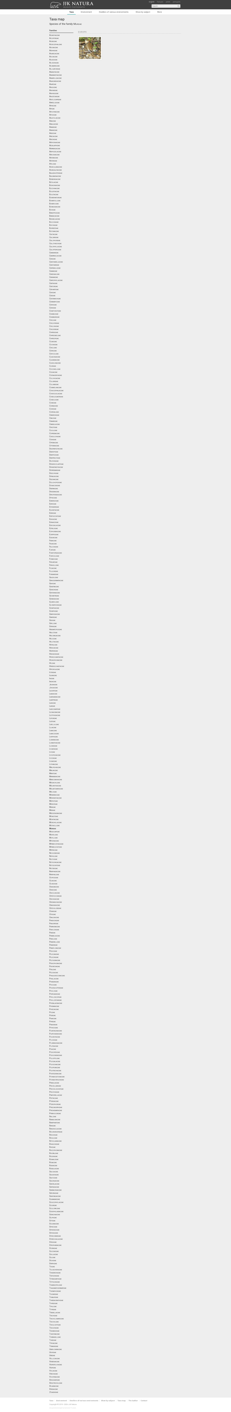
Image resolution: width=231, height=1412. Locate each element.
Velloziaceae (54, 1359)
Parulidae (53, 939)
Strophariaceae (55, 1245)
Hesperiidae (53, 651)
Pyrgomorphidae (55, 1107)
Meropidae (53, 804)
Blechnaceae (54, 188)
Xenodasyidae (54, 1380)
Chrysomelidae (55, 335)
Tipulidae (53, 1306)
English (151, 2)
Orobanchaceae (55, 902)
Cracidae (52, 418)
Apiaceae (52, 106)
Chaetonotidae (55, 311)
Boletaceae (53, 195)
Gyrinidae (53, 626)
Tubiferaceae (54, 1334)
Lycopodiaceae (55, 755)
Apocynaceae (54, 112)
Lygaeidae (53, 761)
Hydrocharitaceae (56, 657)
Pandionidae (54, 920)
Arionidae (53, 139)
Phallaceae (54, 979)
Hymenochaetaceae (56, 666)
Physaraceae (54, 1006)
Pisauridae (53, 1025)
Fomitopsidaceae (55, 553)
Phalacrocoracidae (57, 976)
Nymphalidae (54, 875)
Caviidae (52, 293)
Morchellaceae (55, 822)
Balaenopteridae (55, 173)
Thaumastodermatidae (57, 1288)
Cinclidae (53, 348)
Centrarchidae (55, 299)
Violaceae (53, 1371)
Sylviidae (52, 1261)
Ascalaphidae (54, 146)
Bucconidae (54, 222)
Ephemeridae (54, 507)
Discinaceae (53, 479)
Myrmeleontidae (55, 847)
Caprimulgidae (55, 268)
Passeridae (53, 945)
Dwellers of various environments (113, 12)
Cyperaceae (53, 443)
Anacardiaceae (55, 81)
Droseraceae (54, 492)
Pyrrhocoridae (55, 1113)
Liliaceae (52, 728)
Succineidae (54, 1251)
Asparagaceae (54, 149)
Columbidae (54, 384)
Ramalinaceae (54, 1120)
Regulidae (53, 1138)
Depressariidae (54, 470)
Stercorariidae (55, 1236)
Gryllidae (53, 623)
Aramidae (53, 127)
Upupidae (52, 1352)
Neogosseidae (54, 853)
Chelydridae (54, 329)
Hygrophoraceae (55, 660)
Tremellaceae (54, 1313)
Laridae (52, 706)
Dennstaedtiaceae (56, 467)
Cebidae (52, 296)
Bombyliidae (54, 204)
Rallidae (52, 1117)
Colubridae (53, 381)
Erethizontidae (55, 516)
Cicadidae (53, 342)
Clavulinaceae (55, 363)
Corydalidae (54, 412)
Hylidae (52, 663)
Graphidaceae (54, 614)
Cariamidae (53, 277)
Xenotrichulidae (55, 1383)
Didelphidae (53, 473)
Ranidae (52, 1126)
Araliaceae (53, 124)
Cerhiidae (53, 305)
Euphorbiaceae (55, 531)
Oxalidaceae (54, 917)
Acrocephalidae (55, 44)
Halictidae (53, 633)
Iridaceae (52, 682)
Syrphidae (53, 1264)
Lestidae (52, 721)
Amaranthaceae (55, 75)
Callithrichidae (55, 244)
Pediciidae (53, 951)
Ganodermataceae (56, 580)
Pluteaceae (53, 1046)
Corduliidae (54, 400)
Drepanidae (53, 489)
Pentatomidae (54, 966)
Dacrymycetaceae (56, 449)
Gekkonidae (53, 590)
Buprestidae (53, 228)
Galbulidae (53, 577)
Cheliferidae (54, 323)
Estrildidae (53, 528)
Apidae (52, 109)
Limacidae (53, 731)
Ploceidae (53, 1040)
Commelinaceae (55, 387)
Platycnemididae (55, 1034)
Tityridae (52, 1310)
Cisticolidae (54, 354)
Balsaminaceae (55, 176)
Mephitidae (53, 801)
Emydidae (52, 504)
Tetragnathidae (55, 1279)
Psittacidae (53, 1098)
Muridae (77, 23)
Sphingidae (53, 1233)
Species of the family (61, 23)
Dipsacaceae (54, 476)
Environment (86, 12)
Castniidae (53, 283)
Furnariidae (53, 574)
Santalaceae (54, 1184)
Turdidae (52, 1340)
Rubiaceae (53, 1166)
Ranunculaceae (55, 1129)
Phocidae (53, 985)
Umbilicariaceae (55, 1349)
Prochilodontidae (56, 1089)
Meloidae (53, 792)
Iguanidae (53, 675)
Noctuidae (53, 859)
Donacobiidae (54, 486)
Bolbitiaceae (54, 191)
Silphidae (53, 1218)
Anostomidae (54, 96)
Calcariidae (53, 237)
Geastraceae (54, 587)
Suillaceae (53, 1254)
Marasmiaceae (54, 777)
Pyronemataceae (55, 1110)
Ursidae (52, 1355)
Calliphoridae (54, 240)
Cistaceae (53, 351)
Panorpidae (53, 924)
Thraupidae (53, 1297)
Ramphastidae (54, 1123)
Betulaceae (53, 182)
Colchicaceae (54, 378)
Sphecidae (53, 1227)
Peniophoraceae (55, 963)
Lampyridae (53, 700)
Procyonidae (54, 1092)
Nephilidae (53, 856)
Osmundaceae (54, 905)
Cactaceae (53, 234)
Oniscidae (53, 890)
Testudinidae (54, 1276)
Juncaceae (53, 688)
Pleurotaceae (54, 1037)
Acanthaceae (54, 35)
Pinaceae (52, 1019)
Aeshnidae (53, 51)
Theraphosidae (55, 1291)
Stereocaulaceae (56, 1239)
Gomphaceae (54, 608)
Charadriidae (54, 317)
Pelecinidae (53, 957)
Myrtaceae (53, 850)
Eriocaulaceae (55, 525)
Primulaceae (54, 1083)
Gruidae (52, 620)
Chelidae (52, 320)
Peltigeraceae (54, 960)
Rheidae (52, 1147)
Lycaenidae (53, 749)
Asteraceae (53, 158)
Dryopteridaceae (55, 495)
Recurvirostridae (55, 1132)
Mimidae (52, 807)
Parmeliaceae (54, 936)
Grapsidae (53, 617)
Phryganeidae (54, 994)
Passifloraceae (55, 948)
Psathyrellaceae (55, 1095)
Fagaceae (53, 544)
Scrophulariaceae (56, 1211)
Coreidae (52, 403)
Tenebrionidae (55, 1273)
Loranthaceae (54, 743)
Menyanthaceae (55, 798)
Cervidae (52, 308)
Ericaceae (53, 519)
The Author (133, 1401)
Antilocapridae (55, 100)
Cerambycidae (54, 302)
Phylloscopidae (55, 997)
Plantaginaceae (55, 1031)
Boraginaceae (54, 207)
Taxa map (57, 19)
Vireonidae (53, 1374)
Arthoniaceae (54, 142)
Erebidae (52, 513)
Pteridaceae (54, 1101)
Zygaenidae (53, 1392)
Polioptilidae (54, 1058)
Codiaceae (53, 372)
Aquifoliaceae (54, 118)
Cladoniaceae (54, 357)
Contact (144, 1401)
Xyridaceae (53, 1389)
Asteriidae (53, 161)
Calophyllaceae (55, 247)
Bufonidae (53, 225)
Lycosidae (53, 758)
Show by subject (143, 12)
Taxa (71, 12)
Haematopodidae (55, 629)
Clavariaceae (54, 360)
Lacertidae (53, 691)
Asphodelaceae (55, 152)
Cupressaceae (54, 433)
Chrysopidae (54, 338)
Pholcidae (53, 991)
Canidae (52, 259)
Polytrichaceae (55, 1071)
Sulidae (52, 1257)
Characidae (53, 314)
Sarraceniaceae (55, 1190)
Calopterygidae (55, 250)
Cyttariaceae (54, 446)
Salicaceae (53, 1172)
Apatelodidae (54, 103)
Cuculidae (53, 430)
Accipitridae (54, 38)
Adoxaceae (53, 47)
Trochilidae (54, 1322)
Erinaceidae (53, 522)
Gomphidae (53, 611)
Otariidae (53, 911)
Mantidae (53, 773)
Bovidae (52, 210)
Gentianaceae (54, 593)
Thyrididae (53, 1303)
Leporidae (53, 718)
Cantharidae (54, 265)
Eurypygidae (53, 535)
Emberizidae (54, 501)
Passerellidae (54, 942)
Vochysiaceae (54, 1377)
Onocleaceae (54, 893)
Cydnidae (52, 440)
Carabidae (53, 271)
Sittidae (52, 1221)
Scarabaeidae (54, 1199)
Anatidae (52, 84)
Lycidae (52, 752)
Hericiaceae (53, 648)
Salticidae (53, 1178)
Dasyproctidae (54, 458)
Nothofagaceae (55, 862)
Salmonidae (54, 1175)
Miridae (52, 810)
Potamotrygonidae (56, 1080)
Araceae (52, 121)
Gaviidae (52, 584)
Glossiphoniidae (55, 605)
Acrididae (53, 41)
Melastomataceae (56, 789)
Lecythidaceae (54, 715)
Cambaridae (53, 253)
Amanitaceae (54, 72)
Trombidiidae (54, 1331)
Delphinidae (54, 461)
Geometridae (54, 596)
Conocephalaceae (56, 391)
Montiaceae (54, 819)
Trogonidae (54, 1328)
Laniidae (52, 703)
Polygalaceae (54, 1061)
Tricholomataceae (56, 1319)
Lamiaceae (53, 694)
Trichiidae (53, 1316)
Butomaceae (54, 231)
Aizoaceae (53, 57)
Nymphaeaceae (54, 871)
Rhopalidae (53, 1153)
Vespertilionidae (55, 1365)
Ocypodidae (53, 878)
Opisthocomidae (55, 896)
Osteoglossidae (55, 908)
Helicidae (53, 639)
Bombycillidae (54, 201)
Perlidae (52, 970)
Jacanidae (53, 685)
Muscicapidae (54, 832)
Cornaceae (53, 406)
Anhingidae (53, 93)
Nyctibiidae (53, 868)
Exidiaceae (53, 538)
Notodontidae (54, 865)
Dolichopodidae (55, 482)
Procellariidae (55, 1086)
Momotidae (53, 816)
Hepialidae (53, 645)
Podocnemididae (55, 1055)
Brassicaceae (54, 216)
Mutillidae (53, 838)
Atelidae (52, 164)
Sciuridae (53, 1205)
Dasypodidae (54, 455)
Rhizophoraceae (55, 1150)
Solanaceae (54, 1224)
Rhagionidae (54, 1144)
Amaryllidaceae (55, 78)
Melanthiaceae (55, 786)
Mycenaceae (54, 841)
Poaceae (52, 1049)
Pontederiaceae (55, 1074)
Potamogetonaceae (57, 1077)
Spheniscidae (54, 1230)
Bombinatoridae (55, 198)
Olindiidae (53, 884)
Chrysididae (53, 332)
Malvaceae (53, 770)
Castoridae (53, 286)
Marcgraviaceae (55, 780)
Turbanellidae (55, 1337)
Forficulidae (54, 556)
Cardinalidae (54, 274)
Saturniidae (53, 1193)
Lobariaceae (54, 740)
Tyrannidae (53, 1346)
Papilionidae (54, 930)
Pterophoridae (55, 1104)
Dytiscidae (53, 498)
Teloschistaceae (55, 1270)
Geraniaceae (54, 599)
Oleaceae (53, 881)
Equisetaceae (54, 510)
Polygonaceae (55, 1064)
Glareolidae (54, 602)
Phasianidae (54, 982)
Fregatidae (53, 562)
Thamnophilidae (55, 1285)
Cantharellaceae (56, 262)
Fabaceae (53, 541)
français (160, 2)
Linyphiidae (53, 737)
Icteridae (52, 672)
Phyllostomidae (55, 1000)
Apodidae (53, 115)
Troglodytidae (55, 1325)
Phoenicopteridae (56, 988)
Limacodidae (54, 734)
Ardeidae (52, 133)
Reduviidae (53, 1135)
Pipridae (52, 1022)
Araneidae (53, 130)
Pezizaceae (53, 973)
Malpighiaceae (55, 767)
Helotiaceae (54, 642)
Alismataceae (54, 66)
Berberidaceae (54, 179)
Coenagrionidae (55, 375)
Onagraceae (54, 887)
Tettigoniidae (54, 1282)
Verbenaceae (54, 1362)
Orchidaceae (54, 899)
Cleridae (52, 366)
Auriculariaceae (55, 167)
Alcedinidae (54, 63)
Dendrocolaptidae (56, 464)
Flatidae (52, 550)
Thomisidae (53, 1294)
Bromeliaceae (54, 219)
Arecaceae (53, 136)
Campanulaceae (55, 256)
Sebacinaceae (54, 1215)
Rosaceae (53, 1162)
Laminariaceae (54, 697)
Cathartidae (54, 289)
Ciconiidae (53, 345)
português (176, 2)
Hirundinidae (54, 654)
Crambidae (53, 421)
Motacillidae (54, 826)
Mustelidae (53, 835)
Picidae (52, 1012)
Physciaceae (54, 1009)
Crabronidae (54, 415)
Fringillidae (54, 565)
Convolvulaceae (55, 394)
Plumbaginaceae (55, 1043)
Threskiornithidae (56, 1300)
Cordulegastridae (56, 397)
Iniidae (51, 678)
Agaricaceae (54, 54)
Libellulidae (54, 724)
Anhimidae (53, 90)
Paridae (52, 933)
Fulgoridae (53, 571)
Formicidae (53, 559)
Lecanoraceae (54, 712)
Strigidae (53, 1242)
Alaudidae (53, 60)
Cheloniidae (54, 326)
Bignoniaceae (54, 185)
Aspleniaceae (54, 155)
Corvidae (52, 409)
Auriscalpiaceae (55, 170)
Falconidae (53, 547)
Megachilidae (54, 783)
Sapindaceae (54, 1187)
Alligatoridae (54, 69)
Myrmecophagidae (56, 844)
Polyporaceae (54, 1068)
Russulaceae (54, 1169)
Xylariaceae (54, 1386)
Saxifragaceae (55, 1196)
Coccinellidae (54, 369)
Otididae (52, 914)
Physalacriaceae (55, 1003)
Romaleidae (53, 1159)
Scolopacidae (54, 1208)
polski (168, 2)
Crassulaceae (54, 424)
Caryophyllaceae (56, 280)
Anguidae (53, 87)
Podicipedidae (54, 1052)
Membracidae (54, 795)
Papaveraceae (54, 927)
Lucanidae (53, 746)
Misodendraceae (55, 813)
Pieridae (52, 1015)
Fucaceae (53, 568)
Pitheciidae (53, 1028)
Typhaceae (53, 1343)
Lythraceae (53, 764)
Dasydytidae (53, 452)
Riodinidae (53, 1156)
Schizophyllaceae (56, 1202)
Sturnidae (53, 1248)
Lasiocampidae (54, 709)
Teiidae (52, 1267)
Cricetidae (53, 427)
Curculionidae (55, 437)
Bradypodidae (54, 213)
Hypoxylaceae (54, 669)
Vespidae (52, 1368)
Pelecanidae (54, 954)
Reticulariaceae (55, 1141)
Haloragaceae (55, 636)
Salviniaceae (54, 1181)
